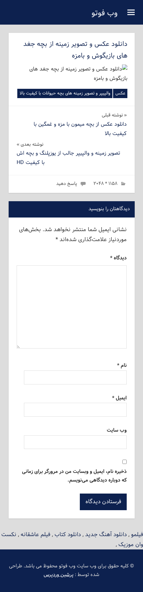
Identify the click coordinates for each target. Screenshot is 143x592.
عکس (120, 93)
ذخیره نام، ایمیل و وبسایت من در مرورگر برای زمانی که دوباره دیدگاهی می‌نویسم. (74, 476)
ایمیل (119, 398)
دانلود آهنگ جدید (106, 534)
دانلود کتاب (68, 534)
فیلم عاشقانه (35, 534)
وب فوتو (104, 13)
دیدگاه (118, 258)
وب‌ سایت (117, 430)
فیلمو (137, 534)
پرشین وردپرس (58, 575)
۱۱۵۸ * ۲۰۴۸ (105, 184)
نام (122, 366)
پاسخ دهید (66, 184)
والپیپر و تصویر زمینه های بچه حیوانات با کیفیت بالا (65, 93)
